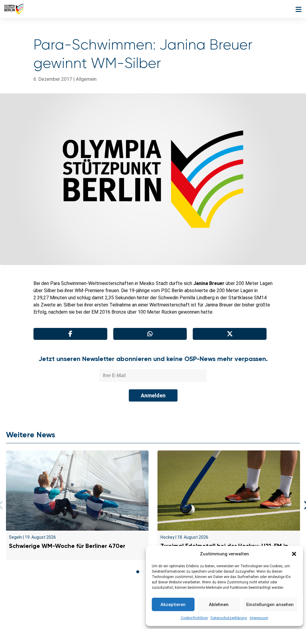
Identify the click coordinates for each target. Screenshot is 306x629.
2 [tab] (142, 571)
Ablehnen (219, 604)
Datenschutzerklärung (229, 618)
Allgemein (86, 79)
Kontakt (52, 600)
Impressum (259, 618)
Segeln (15, 537)
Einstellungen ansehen (270, 604)
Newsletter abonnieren (93, 600)
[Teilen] (70, 334)
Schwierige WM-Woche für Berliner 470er (67, 545)
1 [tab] (137, 571)
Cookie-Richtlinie (194, 618)
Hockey (167, 537)
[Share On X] (230, 334)
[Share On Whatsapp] (150, 334)
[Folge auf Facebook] (139, 614)
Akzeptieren (173, 604)
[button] (294, 554)
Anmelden (153, 395)
